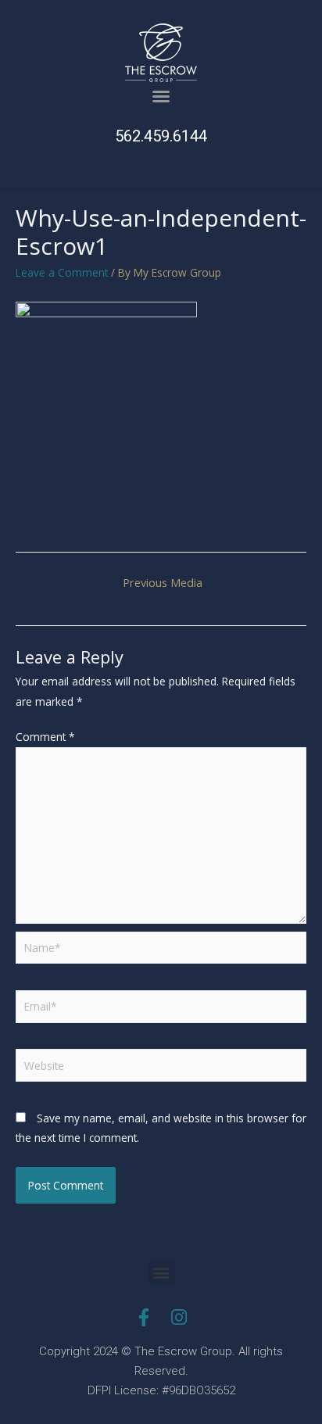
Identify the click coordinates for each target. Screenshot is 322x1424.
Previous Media (162, 582)
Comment (45, 736)
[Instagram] (179, 1317)
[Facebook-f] (143, 1317)
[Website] (161, 1068)
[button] (161, 96)
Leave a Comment (62, 272)
